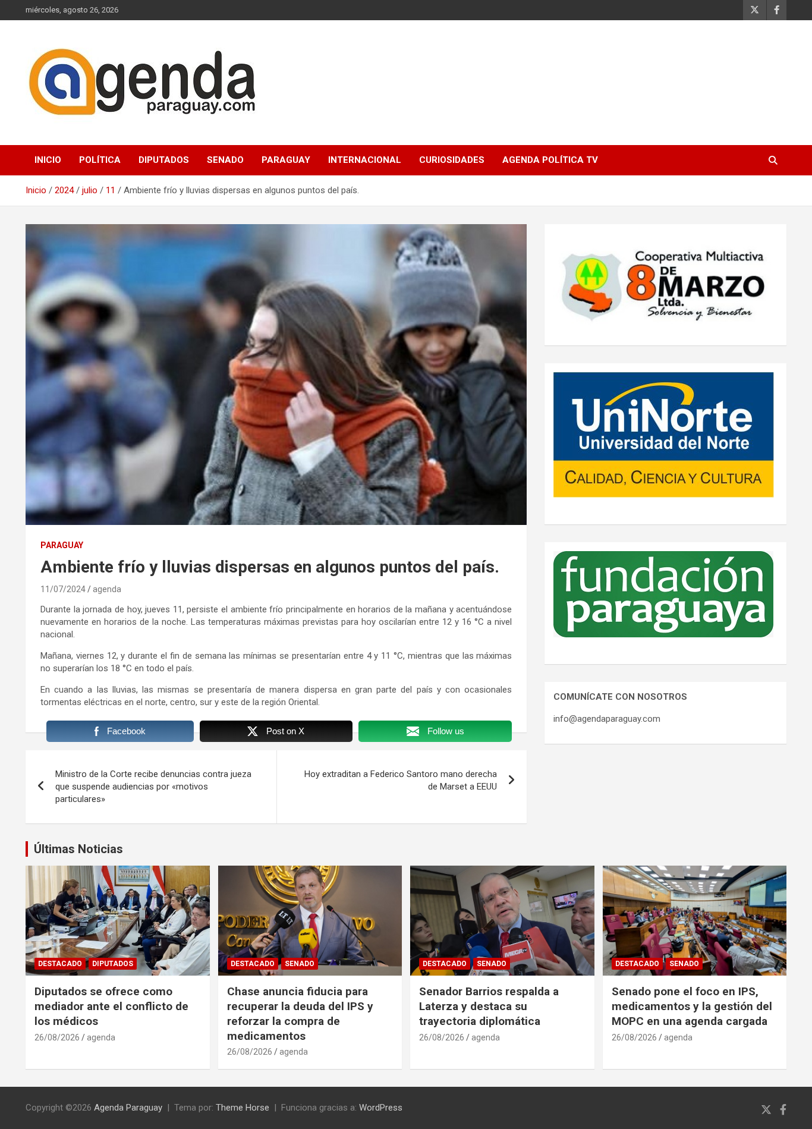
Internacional (364, 160)
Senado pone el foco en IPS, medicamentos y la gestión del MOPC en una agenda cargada (692, 1006)
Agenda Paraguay (128, 1107)
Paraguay (286, 160)
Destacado (60, 964)
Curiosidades (451, 160)
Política (100, 160)
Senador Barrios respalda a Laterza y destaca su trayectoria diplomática (489, 1006)
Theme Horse (242, 1107)
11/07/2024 (63, 589)
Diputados (164, 160)
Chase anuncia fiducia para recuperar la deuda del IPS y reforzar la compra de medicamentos (300, 1013)
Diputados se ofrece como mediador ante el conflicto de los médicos (111, 1006)
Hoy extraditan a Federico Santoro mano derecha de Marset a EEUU (400, 780)
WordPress (380, 1107)
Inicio (47, 160)
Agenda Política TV (550, 160)
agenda (107, 589)
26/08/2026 (57, 1037)
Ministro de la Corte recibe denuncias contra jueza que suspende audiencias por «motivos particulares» (153, 786)
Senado (225, 160)
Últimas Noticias (78, 849)
